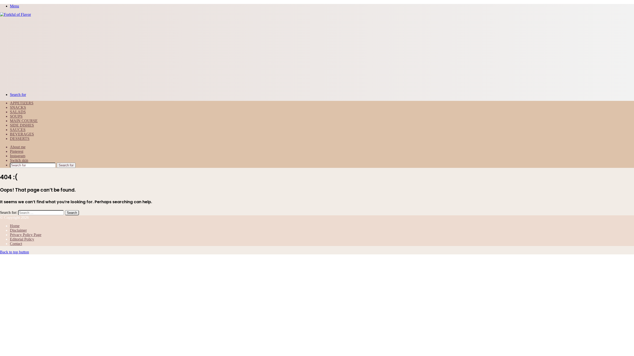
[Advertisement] (317, 54)
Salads (18, 112)
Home (15, 226)
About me (18, 147)
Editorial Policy (22, 239)
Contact (16, 244)
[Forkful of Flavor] (15, 14)
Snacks (18, 107)
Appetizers (21, 103)
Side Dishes (22, 125)
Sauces (18, 130)
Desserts (19, 138)
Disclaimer (18, 230)
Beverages (22, 134)
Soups (16, 116)
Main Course (24, 121)
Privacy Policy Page (25, 235)
